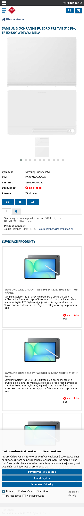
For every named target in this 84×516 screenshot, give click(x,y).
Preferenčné (25, 491)
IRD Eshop (20, 10)
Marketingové (13, 495)
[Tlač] (33, 202)
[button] (21, 160)
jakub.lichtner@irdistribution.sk (56, 228)
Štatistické (42, 491)
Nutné (9, 491)
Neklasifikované (35, 495)
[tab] (6, 211)
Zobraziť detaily (73, 493)
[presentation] (6, 212)
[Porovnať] (8, 202)
